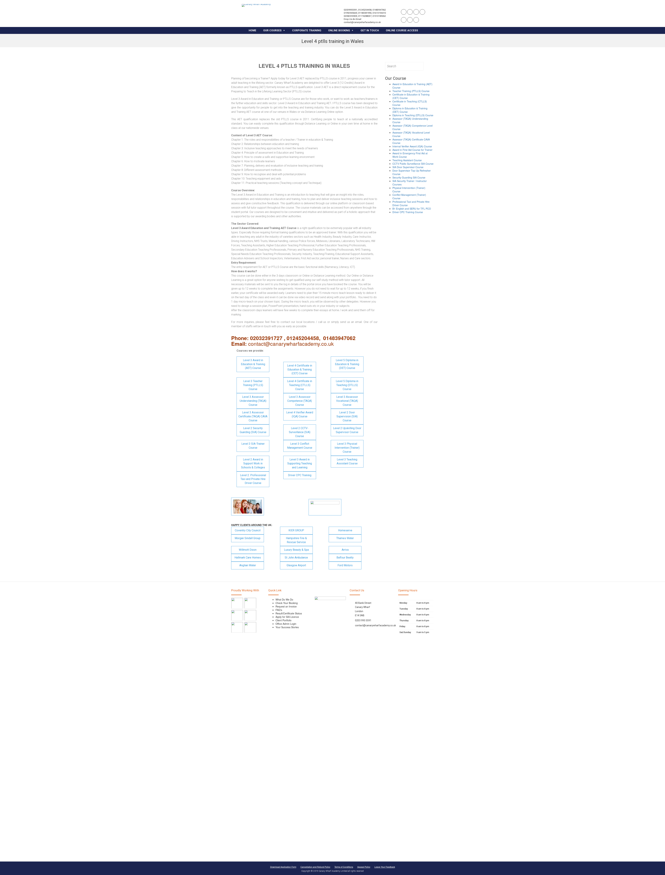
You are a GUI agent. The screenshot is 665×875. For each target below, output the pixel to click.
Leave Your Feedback (384, 866)
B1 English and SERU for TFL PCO (411, 208)
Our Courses (272, 30)
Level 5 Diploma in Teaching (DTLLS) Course (347, 385)
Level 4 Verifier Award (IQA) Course (299, 414)
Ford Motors (345, 565)
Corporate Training (306, 30)
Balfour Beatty (345, 557)
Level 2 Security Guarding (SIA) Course (253, 430)
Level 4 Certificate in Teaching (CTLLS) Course (299, 385)
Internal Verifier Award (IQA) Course (412, 146)
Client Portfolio (283, 620)
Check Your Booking (287, 603)
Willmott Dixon (247, 549)
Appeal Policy (363, 866)
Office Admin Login (286, 623)
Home (252, 30)
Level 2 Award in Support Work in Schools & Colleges (253, 463)
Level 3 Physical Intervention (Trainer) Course (347, 447)
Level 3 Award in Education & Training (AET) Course (253, 364)
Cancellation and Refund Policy (315, 866)
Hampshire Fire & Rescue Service (296, 540)
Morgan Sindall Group (247, 538)
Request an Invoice (286, 606)
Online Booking (339, 30)
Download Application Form (283, 866)
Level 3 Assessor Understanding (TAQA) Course (253, 400)
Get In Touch (370, 30)
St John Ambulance (296, 557)
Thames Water (345, 538)
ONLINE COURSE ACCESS (402, 30)
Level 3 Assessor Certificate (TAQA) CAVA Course (252, 416)
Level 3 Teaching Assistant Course (347, 461)
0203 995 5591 (363, 620)
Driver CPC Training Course (407, 212)
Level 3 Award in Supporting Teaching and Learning (299, 463)
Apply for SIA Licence (287, 617)
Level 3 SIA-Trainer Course (253, 445)
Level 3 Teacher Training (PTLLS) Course (253, 385)
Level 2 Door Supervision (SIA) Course (347, 416)
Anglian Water (247, 565)
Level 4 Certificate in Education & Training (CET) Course (299, 369)
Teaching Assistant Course (407, 160)
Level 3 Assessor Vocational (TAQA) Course (347, 400)
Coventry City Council (247, 530)
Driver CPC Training (299, 475)
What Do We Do (284, 599)
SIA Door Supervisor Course (407, 167)
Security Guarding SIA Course (408, 177)
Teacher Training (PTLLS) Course (410, 91)
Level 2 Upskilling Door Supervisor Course (347, 430)
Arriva (345, 549)
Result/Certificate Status (289, 613)
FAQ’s (279, 610)
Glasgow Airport (296, 565)
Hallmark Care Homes (247, 557)
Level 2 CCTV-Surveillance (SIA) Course (299, 432)
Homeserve (345, 530)
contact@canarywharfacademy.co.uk (375, 625)
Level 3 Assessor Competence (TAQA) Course (299, 400)
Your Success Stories (287, 627)
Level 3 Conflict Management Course (299, 445)
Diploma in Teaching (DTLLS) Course (412, 115)
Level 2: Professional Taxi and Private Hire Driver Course (253, 479)
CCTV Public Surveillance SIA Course (412, 163)
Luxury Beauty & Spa (296, 549)
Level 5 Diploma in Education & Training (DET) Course (347, 364)
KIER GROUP (296, 530)
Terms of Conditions (343, 866)
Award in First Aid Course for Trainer (412, 150)
